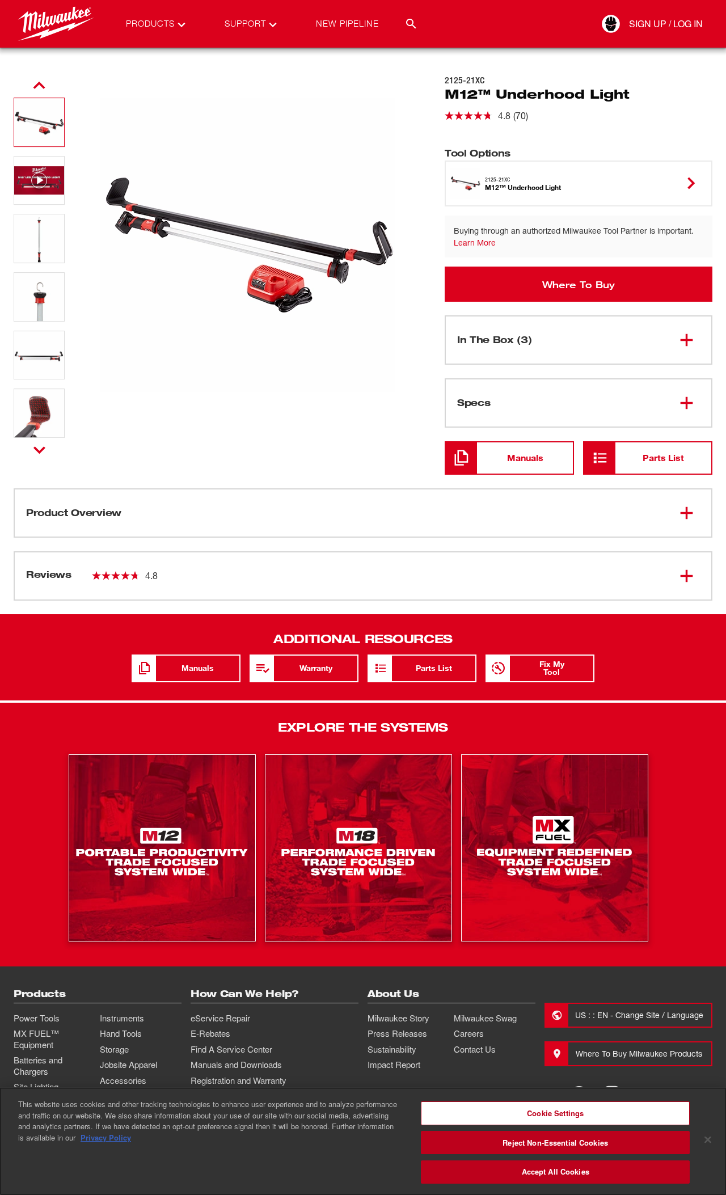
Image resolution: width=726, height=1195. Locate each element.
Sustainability (392, 1049)
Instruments (122, 1018)
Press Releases (397, 1033)
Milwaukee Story (398, 1018)
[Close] (707, 1140)
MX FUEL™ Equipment (36, 1039)
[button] (39, 122)
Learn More (475, 242)
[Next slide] (39, 450)
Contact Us (475, 1049)
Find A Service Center (231, 1049)
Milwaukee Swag (485, 1018)
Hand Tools (121, 1033)
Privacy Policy (106, 1137)
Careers (469, 1033)
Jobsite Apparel (128, 1064)
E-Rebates (210, 1033)
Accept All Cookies (555, 1171)
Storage (114, 1049)
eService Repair (220, 1018)
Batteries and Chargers (38, 1065)
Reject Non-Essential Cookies (555, 1142)
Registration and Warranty (238, 1080)
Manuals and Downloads (236, 1064)
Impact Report (394, 1064)
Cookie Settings (555, 1113)
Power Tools (37, 1018)
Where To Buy (578, 284)
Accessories (123, 1080)
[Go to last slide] (39, 85)
